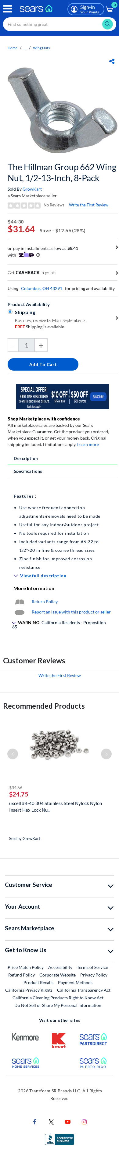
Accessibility (60, 967)
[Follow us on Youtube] (68, 1121)
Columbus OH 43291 (41, 288)
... (25, 48)
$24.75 (18, 794)
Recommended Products (44, 705)
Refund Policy (21, 974)
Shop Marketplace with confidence (44, 418)
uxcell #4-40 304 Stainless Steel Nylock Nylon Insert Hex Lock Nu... (55, 806)
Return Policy (45, 601)
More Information (33, 588)
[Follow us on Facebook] (35, 1121)
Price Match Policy (26, 967)
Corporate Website (57, 974)
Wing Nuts (41, 48)
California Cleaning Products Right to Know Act (58, 997)
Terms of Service (92, 967)
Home (12, 48)
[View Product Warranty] (19, 601)
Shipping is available (39, 326)
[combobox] (59, 24)
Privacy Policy (93, 974)
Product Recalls (38, 982)
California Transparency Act (83, 990)
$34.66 (15, 787)
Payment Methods (75, 982)
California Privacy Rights (28, 990)
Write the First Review (88, 204)
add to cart (43, 364)
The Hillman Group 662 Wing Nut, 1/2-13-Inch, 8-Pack (62, 172)
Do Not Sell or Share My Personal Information (57, 1005)
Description (26, 458)
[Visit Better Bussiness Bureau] (59, 1139)
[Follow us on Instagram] (84, 1121)
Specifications (28, 471)
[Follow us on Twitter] (51, 1121)
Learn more (88, 444)
